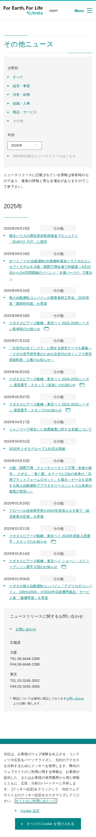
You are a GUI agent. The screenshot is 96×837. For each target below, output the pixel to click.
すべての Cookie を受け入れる (51, 824)
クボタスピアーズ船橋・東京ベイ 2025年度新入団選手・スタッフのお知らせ (49, 539)
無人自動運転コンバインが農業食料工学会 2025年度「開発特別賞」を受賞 (49, 301)
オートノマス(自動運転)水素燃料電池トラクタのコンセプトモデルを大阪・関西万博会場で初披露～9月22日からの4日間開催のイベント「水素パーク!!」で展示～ (50, 269)
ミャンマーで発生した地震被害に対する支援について (50, 429)
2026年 (16, 145)
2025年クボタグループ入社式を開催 (37, 449)
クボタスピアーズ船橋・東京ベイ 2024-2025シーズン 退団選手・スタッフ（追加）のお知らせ (49, 382)
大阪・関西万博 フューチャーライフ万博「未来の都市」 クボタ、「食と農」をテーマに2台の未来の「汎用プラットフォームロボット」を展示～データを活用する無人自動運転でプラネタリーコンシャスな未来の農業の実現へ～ (50, 479)
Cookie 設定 (30, 811)
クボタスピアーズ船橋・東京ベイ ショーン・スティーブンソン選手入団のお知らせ (49, 564)
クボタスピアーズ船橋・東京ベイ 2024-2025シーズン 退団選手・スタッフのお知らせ (49, 407)
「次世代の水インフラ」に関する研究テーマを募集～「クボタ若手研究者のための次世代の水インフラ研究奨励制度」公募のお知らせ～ (50, 354)
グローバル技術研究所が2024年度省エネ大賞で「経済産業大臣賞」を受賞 (49, 513)
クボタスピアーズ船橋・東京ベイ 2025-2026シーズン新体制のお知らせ (49, 326)
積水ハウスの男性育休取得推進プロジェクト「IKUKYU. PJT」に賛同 (43, 239)
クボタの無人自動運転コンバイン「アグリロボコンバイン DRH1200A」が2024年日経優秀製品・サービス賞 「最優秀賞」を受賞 (50, 592)
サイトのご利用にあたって (36, 801)
